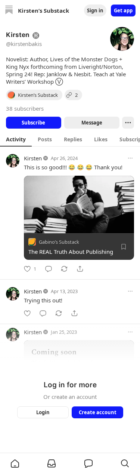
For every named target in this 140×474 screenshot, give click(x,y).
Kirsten (33, 158)
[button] (15, 464)
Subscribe (33, 122)
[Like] (27, 313)
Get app (123, 10)
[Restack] (64, 269)
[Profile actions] (128, 123)
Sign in (95, 10)
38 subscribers (25, 108)
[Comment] (48, 269)
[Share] (80, 269)
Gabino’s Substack (59, 241)
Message (91, 122)
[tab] (16, 139)
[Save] (124, 247)
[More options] (130, 158)
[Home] (8, 10)
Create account (97, 412)
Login (43, 412)
